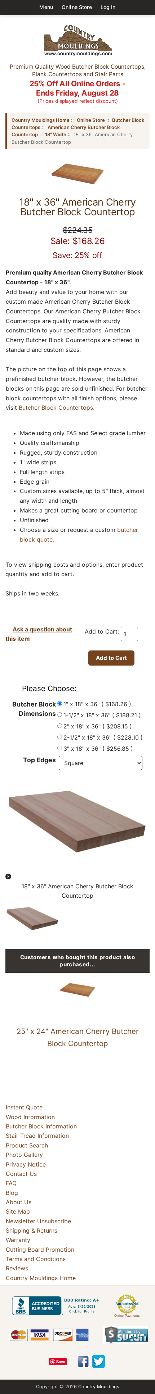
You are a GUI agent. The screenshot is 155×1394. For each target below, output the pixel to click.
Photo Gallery (24, 1154)
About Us (18, 1202)
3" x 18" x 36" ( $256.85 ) (98, 748)
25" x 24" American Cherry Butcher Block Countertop (78, 1037)
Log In (108, 7)
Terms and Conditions (36, 1258)
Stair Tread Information (37, 1136)
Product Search (27, 1145)
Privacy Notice (26, 1164)
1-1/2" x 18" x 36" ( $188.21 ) (102, 715)
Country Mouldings (98, 1386)
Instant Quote (24, 1107)
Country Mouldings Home (41, 120)
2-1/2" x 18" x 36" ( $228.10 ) (103, 737)
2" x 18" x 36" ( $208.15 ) (97, 726)
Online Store (77, 7)
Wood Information (30, 1117)
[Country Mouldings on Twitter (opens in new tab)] (98, 1361)
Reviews (17, 1268)
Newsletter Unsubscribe (38, 1221)
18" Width (55, 134)
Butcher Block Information (41, 1126)
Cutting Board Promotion (40, 1249)
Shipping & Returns (31, 1230)
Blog (12, 1192)
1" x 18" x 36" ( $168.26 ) (97, 704)
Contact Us (21, 1173)
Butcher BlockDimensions (34, 708)
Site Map (18, 1211)
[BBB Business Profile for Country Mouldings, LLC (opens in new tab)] (57, 1305)
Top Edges (39, 760)
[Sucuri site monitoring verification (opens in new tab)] (125, 1335)
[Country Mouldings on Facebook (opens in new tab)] (83, 1361)
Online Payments (127, 1315)
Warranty (18, 1239)
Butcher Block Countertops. (56, 407)
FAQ (11, 1183)
